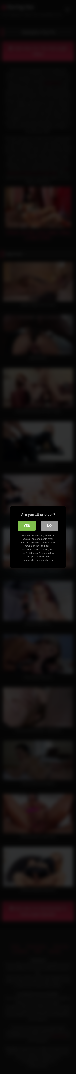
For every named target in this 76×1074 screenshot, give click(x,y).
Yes (27, 525)
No (49, 525)
